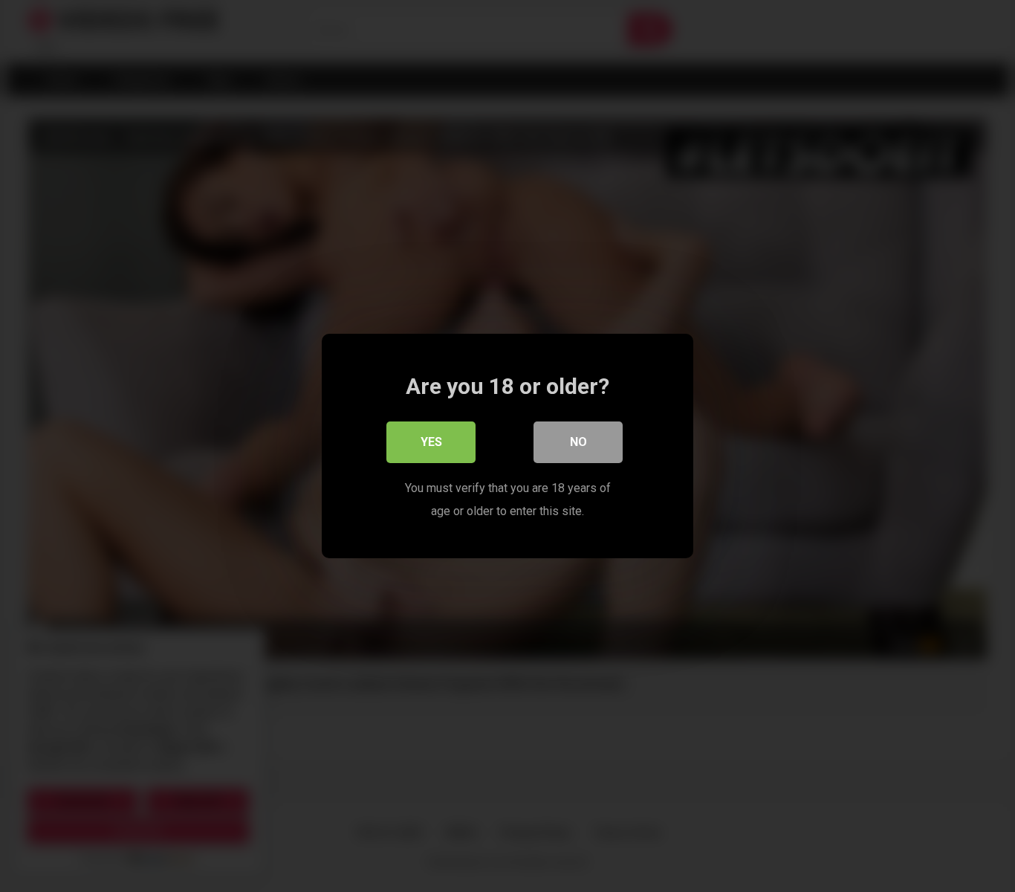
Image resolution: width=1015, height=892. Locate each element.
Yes (431, 442)
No (578, 442)
